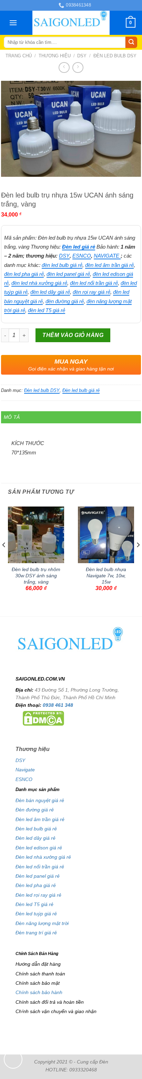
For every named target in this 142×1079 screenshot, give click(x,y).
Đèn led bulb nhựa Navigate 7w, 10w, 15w (106, 575)
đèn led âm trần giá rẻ (109, 265)
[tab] (71, 417)
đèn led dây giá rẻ (50, 292)
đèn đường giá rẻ (64, 301)
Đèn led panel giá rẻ (38, 876)
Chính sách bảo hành (39, 992)
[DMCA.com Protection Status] (43, 718)
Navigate (25, 769)
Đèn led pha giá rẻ (36, 885)
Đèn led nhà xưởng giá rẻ (43, 857)
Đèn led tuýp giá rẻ (36, 913)
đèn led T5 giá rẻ (46, 310)
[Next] (137, 558)
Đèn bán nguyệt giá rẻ (40, 800)
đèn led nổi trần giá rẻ (94, 283)
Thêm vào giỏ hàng (72, 335)
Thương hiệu (55, 55)
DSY (82, 55)
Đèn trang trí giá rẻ (36, 932)
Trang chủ (19, 55)
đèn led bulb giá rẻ (62, 265)
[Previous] (4, 558)
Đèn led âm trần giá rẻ (40, 819)
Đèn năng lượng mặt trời (42, 923)
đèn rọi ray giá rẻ (91, 292)
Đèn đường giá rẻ (35, 809)
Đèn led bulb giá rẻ (81, 390)
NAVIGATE (107, 256)
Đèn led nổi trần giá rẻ (40, 866)
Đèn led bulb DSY (114, 55)
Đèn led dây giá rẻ (35, 838)
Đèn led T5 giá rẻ (34, 904)
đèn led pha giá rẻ (24, 274)
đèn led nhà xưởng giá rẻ (39, 283)
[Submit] (131, 42)
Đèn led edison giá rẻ (39, 847)
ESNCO (81, 256)
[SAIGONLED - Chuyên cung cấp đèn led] (71, 23)
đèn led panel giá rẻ (68, 274)
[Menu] (13, 22)
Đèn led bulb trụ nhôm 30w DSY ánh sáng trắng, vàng (36, 575)
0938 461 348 (58, 705)
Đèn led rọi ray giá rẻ (38, 895)
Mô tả (12, 417)
